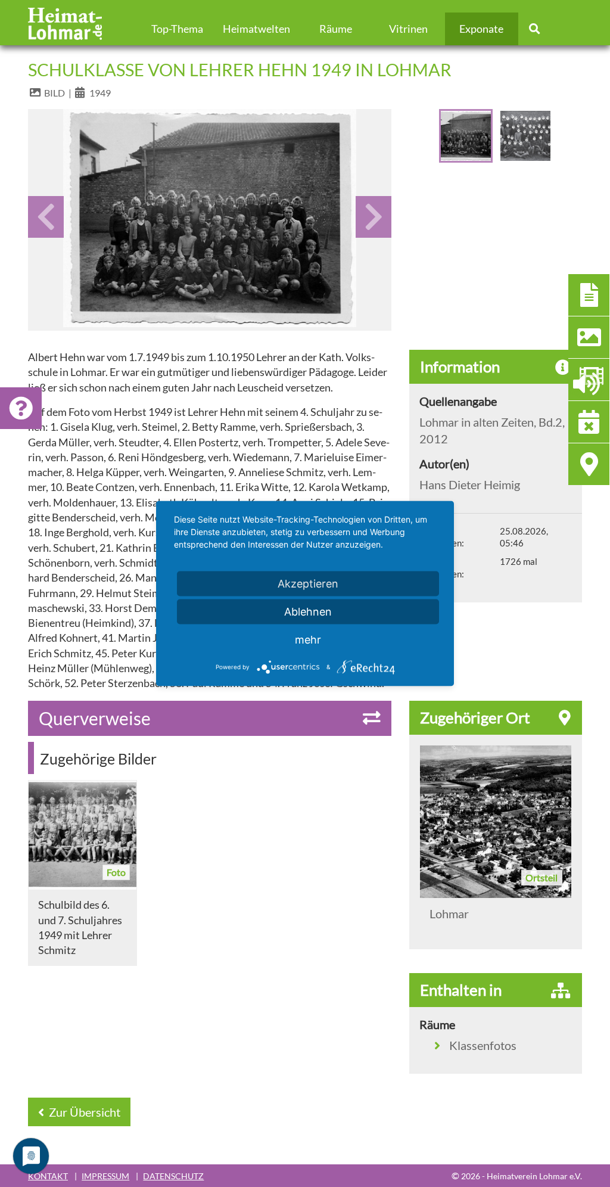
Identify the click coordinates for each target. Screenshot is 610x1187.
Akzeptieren (308, 583)
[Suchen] (534, 29)
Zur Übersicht (83, 1112)
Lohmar (449, 913)
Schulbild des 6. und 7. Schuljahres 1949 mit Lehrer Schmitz (80, 927)
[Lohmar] (495, 821)
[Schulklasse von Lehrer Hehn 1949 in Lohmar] (209, 218)
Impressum (105, 1176)
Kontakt (48, 1176)
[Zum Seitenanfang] (535, 1132)
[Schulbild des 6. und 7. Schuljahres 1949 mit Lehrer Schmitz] (82, 835)
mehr (308, 639)
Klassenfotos (482, 1045)
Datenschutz (173, 1176)
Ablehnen (308, 611)
